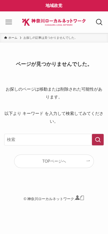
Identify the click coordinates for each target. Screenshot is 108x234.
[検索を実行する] (98, 140)
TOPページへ (54, 161)
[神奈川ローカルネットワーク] (54, 22)
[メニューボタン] (8, 22)
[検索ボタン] (99, 22)
